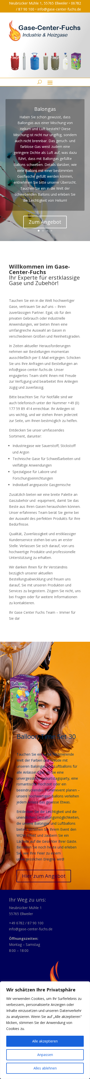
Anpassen (45, 1054)
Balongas (45, 109)
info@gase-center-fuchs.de (59, 9)
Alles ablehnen (45, 1068)
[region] (45, 1030)
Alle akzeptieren (45, 1041)
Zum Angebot (45, 222)
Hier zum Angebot (44, 876)
